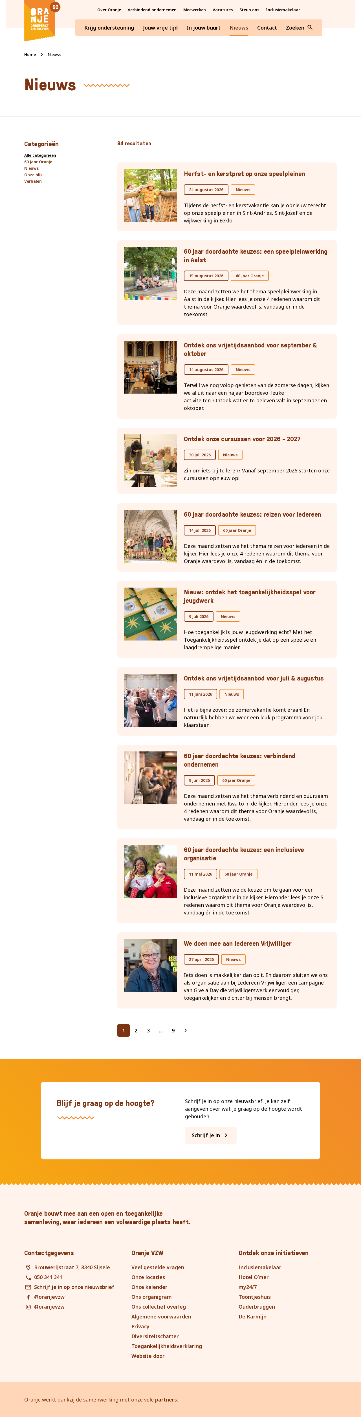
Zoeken (295, 27)
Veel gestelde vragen (157, 1267)
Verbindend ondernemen (152, 9)
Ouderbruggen (257, 1306)
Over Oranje (109, 9)
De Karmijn (253, 1316)
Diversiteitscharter (155, 1336)
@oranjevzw (49, 1296)
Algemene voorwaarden (161, 1316)
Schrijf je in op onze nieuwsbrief (74, 1287)
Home (30, 54)
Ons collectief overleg (158, 1306)
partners (166, 1399)
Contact (267, 27)
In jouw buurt (204, 27)
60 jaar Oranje (38, 161)
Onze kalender (149, 1287)
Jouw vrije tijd (160, 27)
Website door (148, 1356)
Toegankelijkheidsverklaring (166, 1346)
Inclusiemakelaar (283, 9)
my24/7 (248, 1287)
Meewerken (194, 9)
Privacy (140, 1326)
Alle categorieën (40, 155)
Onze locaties (148, 1277)
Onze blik (33, 174)
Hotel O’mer (254, 1277)
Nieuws (239, 27)
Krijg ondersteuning (109, 27)
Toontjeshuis (255, 1296)
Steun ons (249, 9)
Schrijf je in (206, 1135)
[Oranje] (42, 21)
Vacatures (223, 9)
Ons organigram (151, 1296)
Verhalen (33, 181)
